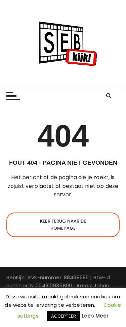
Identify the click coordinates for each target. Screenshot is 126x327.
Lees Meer (95, 315)
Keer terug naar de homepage (63, 224)
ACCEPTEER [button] (63, 316)
